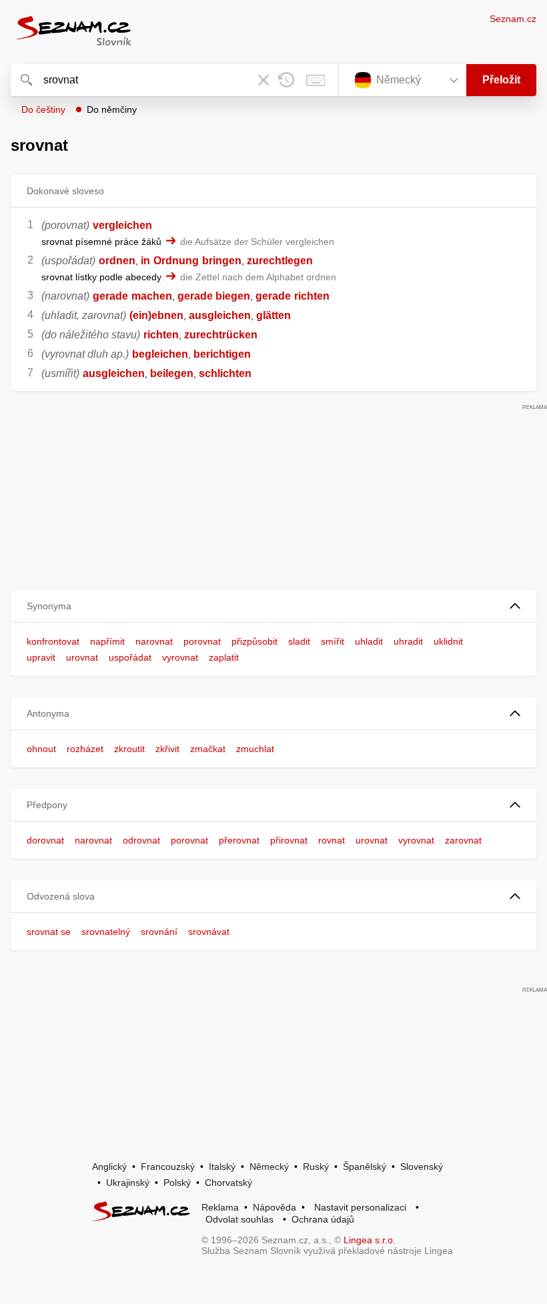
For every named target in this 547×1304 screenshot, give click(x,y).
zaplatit (224, 657)
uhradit (408, 641)
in (145, 260)
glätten (273, 315)
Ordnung (176, 260)
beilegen (171, 373)
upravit (41, 657)
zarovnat (463, 840)
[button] (273, 606)
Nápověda (274, 1207)
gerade (110, 296)
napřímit (107, 641)
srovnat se (49, 931)
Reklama (220, 1207)
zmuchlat (255, 748)
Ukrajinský (127, 1182)
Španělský (364, 1166)
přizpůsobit (254, 641)
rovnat (331, 840)
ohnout (41, 748)
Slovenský (421, 1166)
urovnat (82, 657)
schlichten (225, 373)
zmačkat (207, 748)
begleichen (160, 354)
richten (312, 296)
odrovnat (141, 840)
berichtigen (222, 354)
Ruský (316, 1166)
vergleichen (122, 225)
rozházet (85, 748)
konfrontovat (53, 641)
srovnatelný (105, 931)
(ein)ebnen (156, 315)
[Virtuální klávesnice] (315, 80)
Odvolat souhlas (239, 1219)
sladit (299, 641)
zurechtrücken (220, 334)
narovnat (154, 641)
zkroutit (129, 748)
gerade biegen (213, 296)
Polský (177, 1182)
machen (151, 296)
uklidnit (448, 641)
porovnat (202, 641)
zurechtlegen (280, 260)
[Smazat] (263, 80)
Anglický (109, 1166)
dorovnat (45, 840)
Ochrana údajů (323, 1219)
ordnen (117, 260)
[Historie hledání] (286, 80)
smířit (332, 641)
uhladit (369, 641)
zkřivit (167, 748)
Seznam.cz (513, 18)
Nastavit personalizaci (360, 1207)
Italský (222, 1166)
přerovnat (239, 840)
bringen (221, 260)
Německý (269, 1166)
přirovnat (289, 840)
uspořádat (130, 657)
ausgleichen (220, 315)
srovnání (159, 931)
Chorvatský (228, 1182)
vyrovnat (180, 657)
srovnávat (208, 931)
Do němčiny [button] (112, 109)
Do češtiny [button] (43, 109)
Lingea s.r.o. (370, 1240)
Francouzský (168, 1166)
